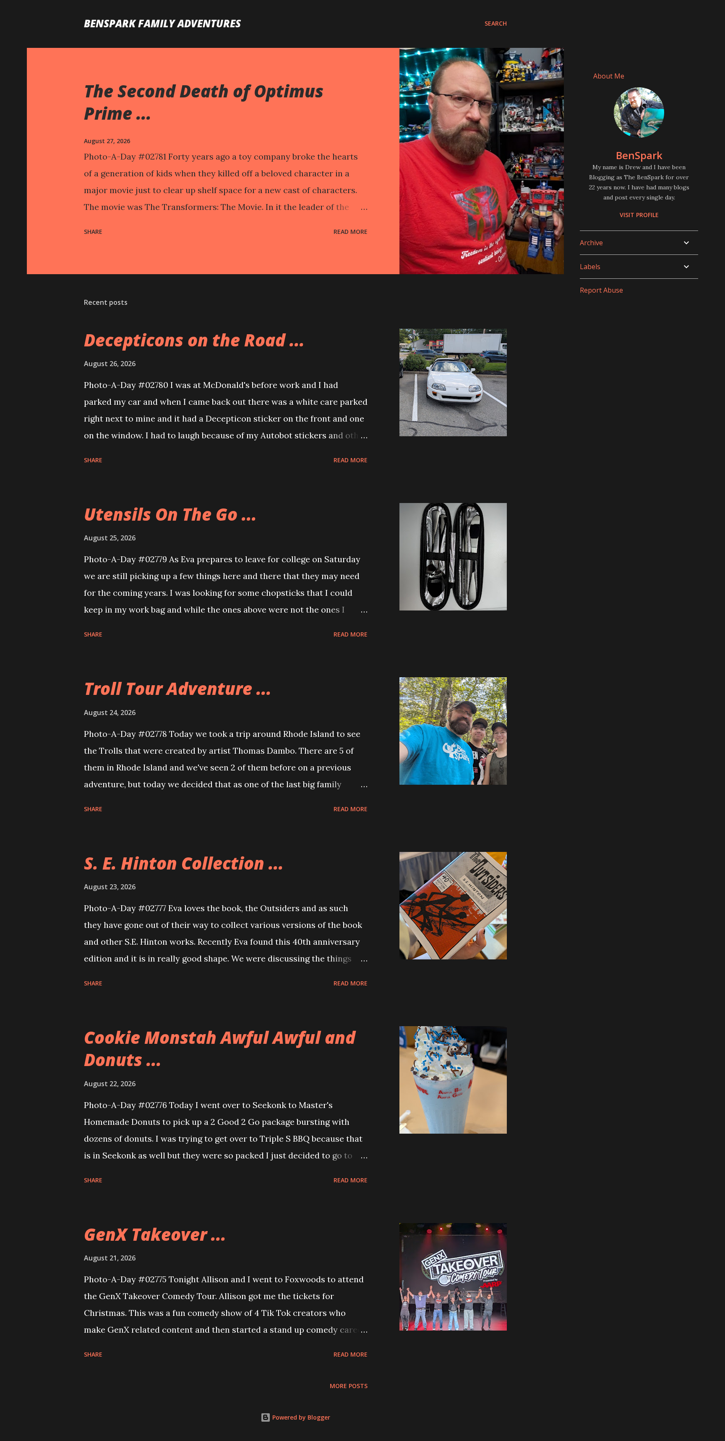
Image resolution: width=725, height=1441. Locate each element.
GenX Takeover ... (155, 1234)
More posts (349, 1386)
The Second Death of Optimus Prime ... (203, 102)
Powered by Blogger (300, 1417)
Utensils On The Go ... (170, 514)
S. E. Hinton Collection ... (184, 863)
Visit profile (639, 215)
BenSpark (639, 155)
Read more (351, 232)
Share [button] (93, 232)
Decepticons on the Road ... (194, 339)
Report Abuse (601, 290)
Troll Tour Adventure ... (177, 688)
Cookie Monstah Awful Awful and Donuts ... (219, 1048)
